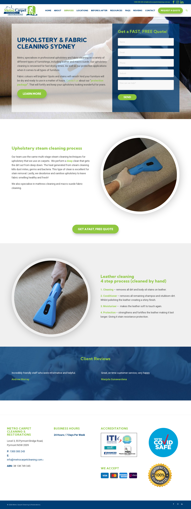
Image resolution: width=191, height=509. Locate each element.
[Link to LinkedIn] (182, 2)
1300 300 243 (17, 451)
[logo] (20, 10)
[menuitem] (48, 10)
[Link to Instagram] (178, 2)
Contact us (72, 80)
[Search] (186, 10)
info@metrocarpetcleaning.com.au (26, 459)
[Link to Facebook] (173, 2)
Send (127, 97)
